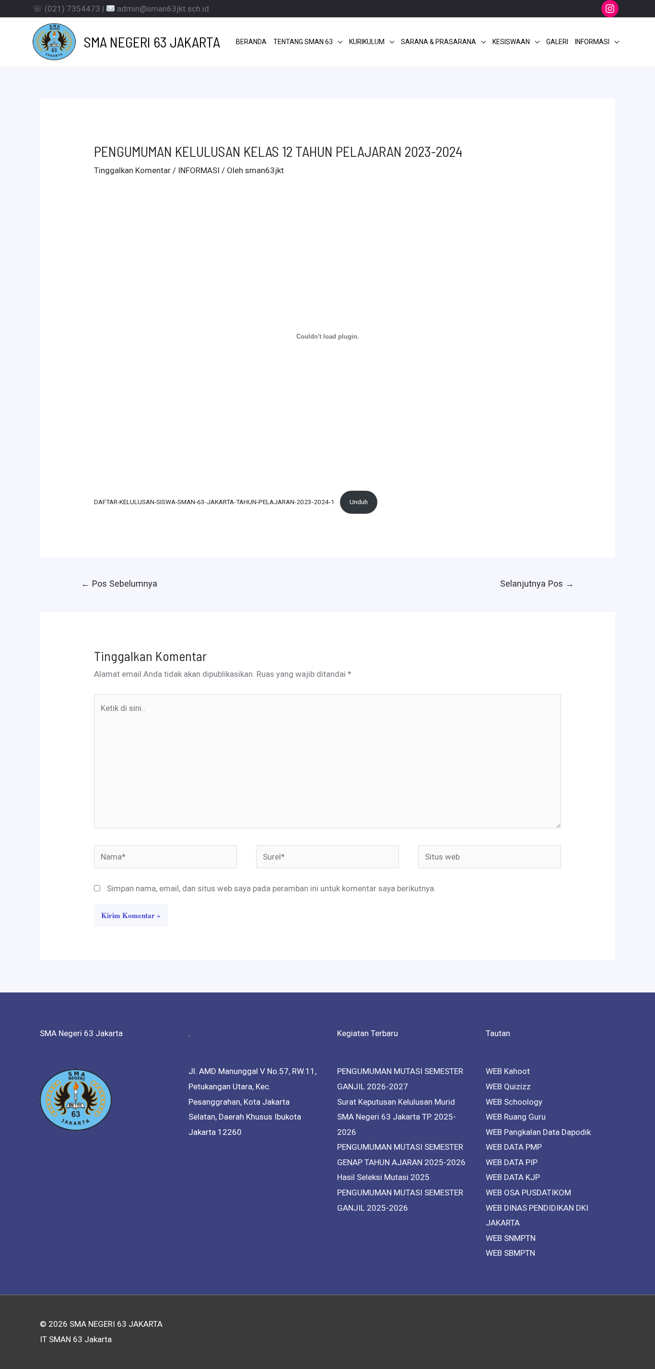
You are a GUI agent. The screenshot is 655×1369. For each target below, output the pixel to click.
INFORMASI (199, 170)
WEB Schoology (514, 1102)
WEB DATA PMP (514, 1147)
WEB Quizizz (508, 1086)
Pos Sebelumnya (119, 583)
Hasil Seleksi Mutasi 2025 (383, 1177)
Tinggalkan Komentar (132, 170)
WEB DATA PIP (512, 1162)
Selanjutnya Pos (537, 583)
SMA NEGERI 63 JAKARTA (152, 41)
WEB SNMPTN (511, 1238)
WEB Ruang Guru (516, 1116)
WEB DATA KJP (513, 1177)
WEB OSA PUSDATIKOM (528, 1192)
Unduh (359, 502)
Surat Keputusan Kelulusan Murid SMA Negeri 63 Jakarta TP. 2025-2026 (396, 1117)
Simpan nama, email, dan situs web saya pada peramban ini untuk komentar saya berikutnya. (271, 888)
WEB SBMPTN (510, 1253)
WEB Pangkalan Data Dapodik (538, 1132)
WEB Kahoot (508, 1071)
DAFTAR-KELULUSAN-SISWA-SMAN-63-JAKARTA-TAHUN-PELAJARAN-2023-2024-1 (214, 502)
